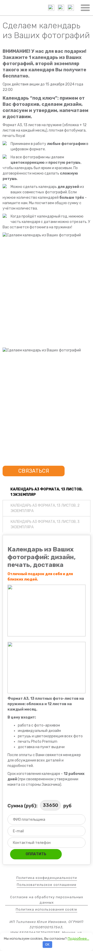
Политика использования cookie (46, 909)
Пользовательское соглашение (46, 885)
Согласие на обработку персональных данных (46, 899)
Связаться (33, 471)
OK (47, 944)
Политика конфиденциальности (46, 878)
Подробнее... (78, 938)
